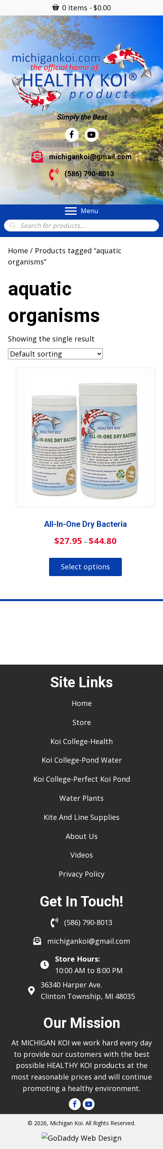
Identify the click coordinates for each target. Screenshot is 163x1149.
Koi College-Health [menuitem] (81, 741)
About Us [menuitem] (82, 836)
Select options (85, 566)
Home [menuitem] (82, 703)
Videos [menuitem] (81, 855)
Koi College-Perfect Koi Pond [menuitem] (81, 779)
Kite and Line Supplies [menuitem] (81, 817)
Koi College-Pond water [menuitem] (82, 760)
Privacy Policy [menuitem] (81, 874)
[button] (75, 1104)
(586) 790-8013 (89, 174)
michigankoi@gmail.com (90, 156)
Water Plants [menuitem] (81, 798)
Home (18, 250)
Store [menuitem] (81, 722)
